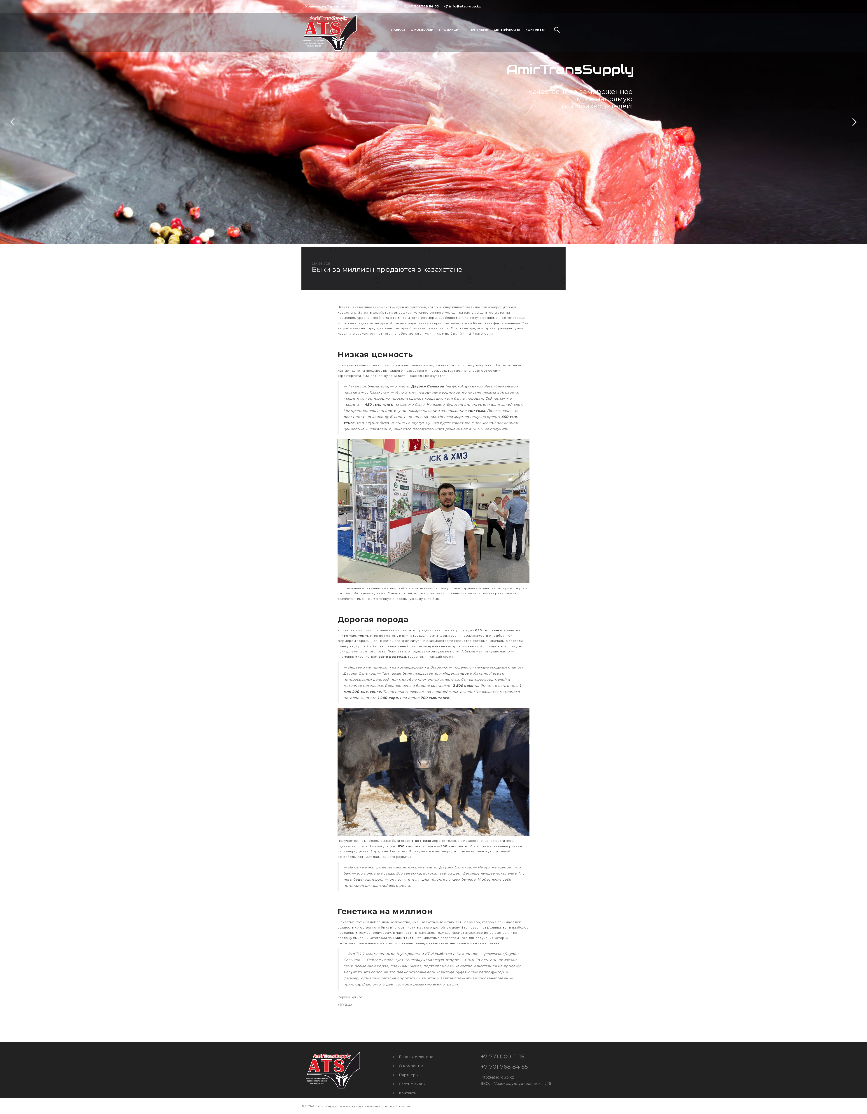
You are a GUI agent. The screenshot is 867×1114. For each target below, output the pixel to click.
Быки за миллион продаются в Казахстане (387, 269)
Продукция (450, 29)
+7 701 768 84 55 (504, 1066)
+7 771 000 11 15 (502, 1056)
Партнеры (479, 29)
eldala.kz (345, 1004)
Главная (397, 29)
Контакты (535, 29)
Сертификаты (507, 29)
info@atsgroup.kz (497, 1077)
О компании (422, 29)
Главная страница (416, 1057)
